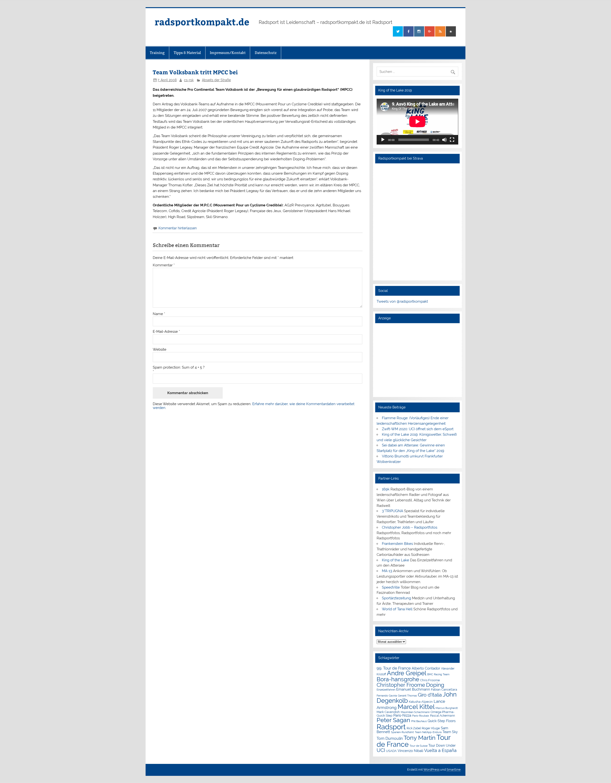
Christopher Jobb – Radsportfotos (409, 527)
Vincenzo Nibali (410, 751)
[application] (417, 122)
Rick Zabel (414, 728)
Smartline (454, 769)
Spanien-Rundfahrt (402, 732)
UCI (381, 750)
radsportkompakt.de (202, 22)
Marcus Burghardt (447, 708)
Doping (435, 685)
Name (159, 314)
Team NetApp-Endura (428, 732)
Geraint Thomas (407, 695)
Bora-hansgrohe (398, 679)
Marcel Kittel (416, 706)
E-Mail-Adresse (166, 331)
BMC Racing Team (438, 674)
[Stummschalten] (444, 139)
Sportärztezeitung (396, 598)
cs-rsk (189, 80)
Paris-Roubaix (420, 715)
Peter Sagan (393, 720)
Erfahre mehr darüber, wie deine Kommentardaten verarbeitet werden (253, 406)
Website (159, 349)
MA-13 (387, 571)
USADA (391, 751)
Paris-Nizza (402, 715)
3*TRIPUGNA (392, 511)
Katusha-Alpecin (421, 701)
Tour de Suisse (418, 745)
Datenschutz (266, 52)
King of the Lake (395, 560)
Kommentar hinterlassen (177, 228)
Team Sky (450, 732)
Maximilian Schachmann (415, 712)
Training (157, 52)
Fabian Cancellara (444, 689)
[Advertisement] (417, 360)
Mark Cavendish (388, 712)
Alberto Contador (426, 668)
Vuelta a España (440, 750)
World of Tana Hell (397, 609)
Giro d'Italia (430, 695)
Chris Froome (430, 680)
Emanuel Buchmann (413, 689)
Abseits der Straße (216, 80)
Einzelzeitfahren (386, 689)
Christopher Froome (401, 685)
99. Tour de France (394, 668)
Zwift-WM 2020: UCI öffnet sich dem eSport (417, 429)
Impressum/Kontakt (228, 52)
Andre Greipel (406, 673)
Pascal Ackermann (442, 715)
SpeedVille (391, 587)
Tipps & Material (187, 52)
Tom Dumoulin (390, 738)
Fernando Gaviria (387, 695)
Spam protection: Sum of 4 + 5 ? (179, 367)
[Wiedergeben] (382, 139)
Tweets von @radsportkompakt (402, 301)
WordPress (431, 769)
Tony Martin (420, 737)
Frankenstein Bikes (397, 544)
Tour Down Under (442, 745)
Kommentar (164, 265)
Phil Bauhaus (419, 721)
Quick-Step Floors (442, 721)
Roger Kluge (431, 728)
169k (386, 489)
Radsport (391, 727)
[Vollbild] (452, 139)
